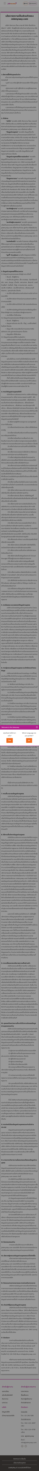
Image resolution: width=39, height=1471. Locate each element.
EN (29, 740)
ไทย (9, 740)
